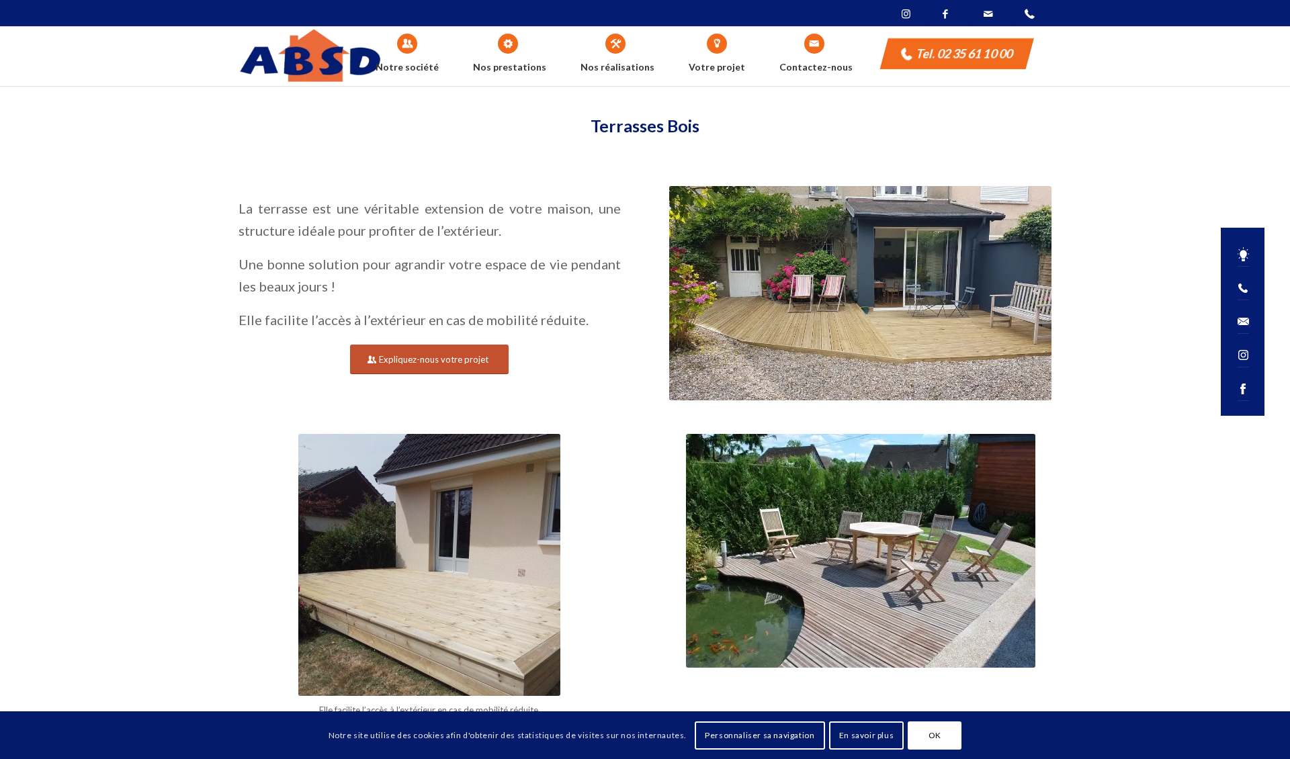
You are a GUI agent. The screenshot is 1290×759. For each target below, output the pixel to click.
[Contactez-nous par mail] (1243, 322)
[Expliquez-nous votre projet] (1243, 255)
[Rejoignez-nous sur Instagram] (1243, 355)
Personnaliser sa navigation (759, 735)
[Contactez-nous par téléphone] (1243, 288)
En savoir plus (866, 735)
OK (935, 735)
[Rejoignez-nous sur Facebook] (1243, 389)
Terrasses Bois (645, 126)
